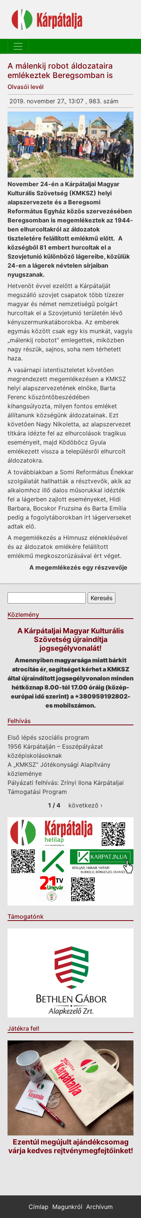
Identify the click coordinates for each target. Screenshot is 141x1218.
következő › (85, 805)
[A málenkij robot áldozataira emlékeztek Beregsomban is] (70, 144)
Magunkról (67, 1206)
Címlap (39, 1206)
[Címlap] (47, 19)
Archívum (99, 1206)
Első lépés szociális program (48, 737)
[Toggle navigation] (18, 46)
